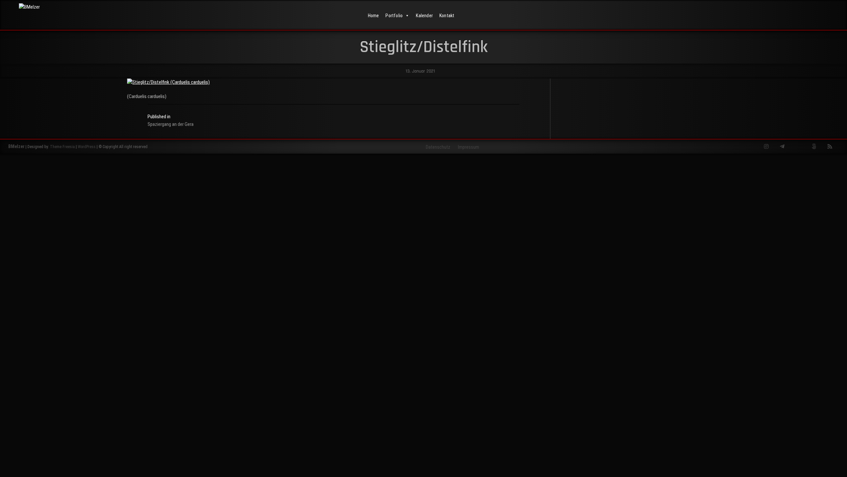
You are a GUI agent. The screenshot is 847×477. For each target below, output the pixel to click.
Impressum (468, 147)
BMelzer (16, 146)
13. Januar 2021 (419, 71)
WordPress (87, 146)
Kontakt (446, 15)
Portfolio (394, 15)
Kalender (424, 15)
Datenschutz (438, 147)
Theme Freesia (62, 146)
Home (373, 15)
